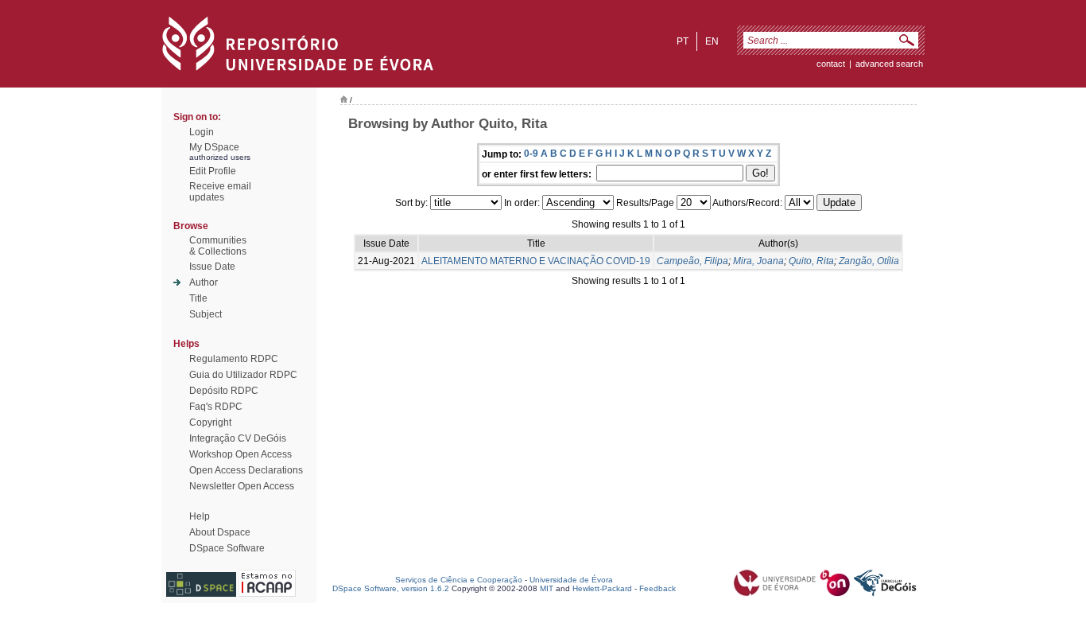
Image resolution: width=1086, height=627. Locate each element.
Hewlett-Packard (602, 588)
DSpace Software (227, 548)
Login (201, 132)
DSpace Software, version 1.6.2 (390, 588)
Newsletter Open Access (241, 486)
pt (682, 41)
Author (203, 282)
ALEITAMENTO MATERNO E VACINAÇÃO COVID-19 (535, 261)
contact (830, 63)
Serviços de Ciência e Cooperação (458, 579)
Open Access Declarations (246, 470)
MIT (546, 588)
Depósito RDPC (223, 390)
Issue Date (212, 266)
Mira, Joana (758, 261)
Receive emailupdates (220, 192)
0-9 (531, 153)
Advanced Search (889, 63)
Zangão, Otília (869, 261)
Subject (205, 314)
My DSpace (214, 147)
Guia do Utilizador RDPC (243, 374)
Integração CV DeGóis (237, 438)
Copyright (210, 422)
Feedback (657, 588)
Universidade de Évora (571, 579)
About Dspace (219, 532)
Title (198, 298)
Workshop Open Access (240, 454)
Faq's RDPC (215, 406)
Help (199, 516)
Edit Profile (212, 171)
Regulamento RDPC (233, 358)
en (712, 41)
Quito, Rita (811, 261)
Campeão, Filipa (692, 261)
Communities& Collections (217, 246)
